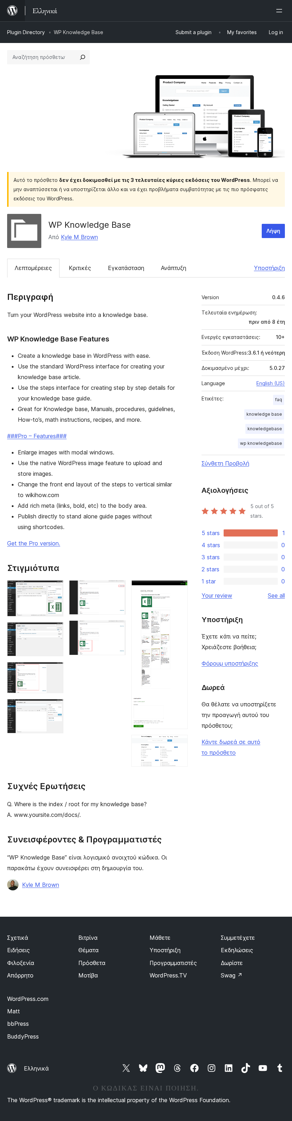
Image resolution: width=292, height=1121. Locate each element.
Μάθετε (160, 937)
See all (276, 595)
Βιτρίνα (88, 937)
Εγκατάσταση (126, 267)
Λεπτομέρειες (33, 267)
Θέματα (88, 950)
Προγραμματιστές (173, 962)
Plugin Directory (26, 32)
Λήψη (273, 231)
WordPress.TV (168, 975)
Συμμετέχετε (238, 937)
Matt (13, 1011)
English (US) (270, 383)
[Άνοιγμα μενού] (280, 10)
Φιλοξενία (20, 962)
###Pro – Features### (37, 436)
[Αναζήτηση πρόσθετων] (82, 57)
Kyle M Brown (79, 237)
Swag (232, 975)
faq (278, 399)
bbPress (18, 1023)
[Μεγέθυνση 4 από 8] (53, 708)
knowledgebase (264, 428)
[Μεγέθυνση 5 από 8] (116, 589)
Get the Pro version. (33, 543)
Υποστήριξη (269, 267)
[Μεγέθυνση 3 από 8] (53, 671)
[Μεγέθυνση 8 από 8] (178, 744)
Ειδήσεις (18, 950)
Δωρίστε (232, 962)
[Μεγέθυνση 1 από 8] (53, 589)
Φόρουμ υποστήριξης (230, 663)
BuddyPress (23, 1036)
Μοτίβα (88, 975)
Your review (217, 595)
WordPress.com (27, 998)
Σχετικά (17, 937)
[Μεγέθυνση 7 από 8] (178, 589)
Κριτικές (80, 267)
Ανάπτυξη (173, 267)
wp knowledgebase (261, 443)
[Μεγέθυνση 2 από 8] (53, 631)
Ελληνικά (36, 1068)
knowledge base (264, 414)
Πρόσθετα (91, 962)
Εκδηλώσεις (237, 950)
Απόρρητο (20, 975)
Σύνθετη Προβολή (225, 463)
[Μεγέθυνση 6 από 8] (116, 630)
